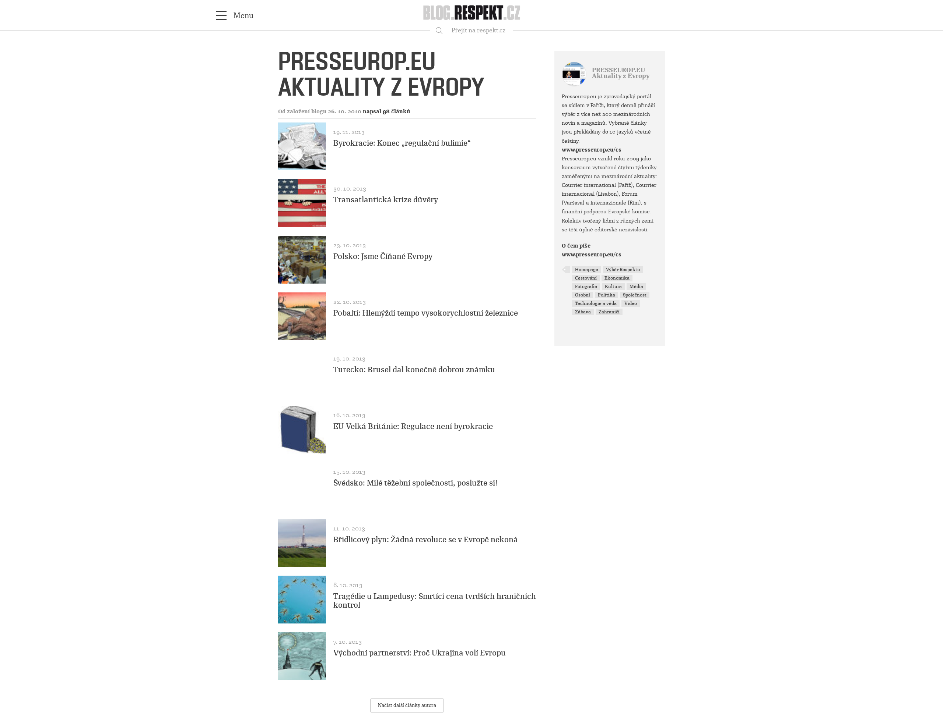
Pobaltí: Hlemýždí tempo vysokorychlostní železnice (425, 313)
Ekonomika (617, 278)
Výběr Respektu (623, 270)
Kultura (613, 286)
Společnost (634, 295)
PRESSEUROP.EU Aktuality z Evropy (620, 73)
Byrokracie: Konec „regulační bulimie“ (402, 143)
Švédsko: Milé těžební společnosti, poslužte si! (415, 483)
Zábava (583, 312)
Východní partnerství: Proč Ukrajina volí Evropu (419, 653)
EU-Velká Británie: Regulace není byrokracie (413, 426)
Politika (606, 295)
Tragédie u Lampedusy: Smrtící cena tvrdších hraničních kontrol (434, 600)
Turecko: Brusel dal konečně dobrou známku (414, 369)
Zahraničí (609, 312)
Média (636, 286)
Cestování (586, 278)
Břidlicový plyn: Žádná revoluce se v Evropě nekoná (425, 539)
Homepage (586, 270)
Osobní (582, 295)
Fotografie (586, 286)
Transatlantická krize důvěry (385, 200)
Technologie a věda (596, 303)
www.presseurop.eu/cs (591, 149)
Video (630, 303)
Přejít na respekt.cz (478, 30)
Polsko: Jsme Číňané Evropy (382, 256)
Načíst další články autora (407, 705)
